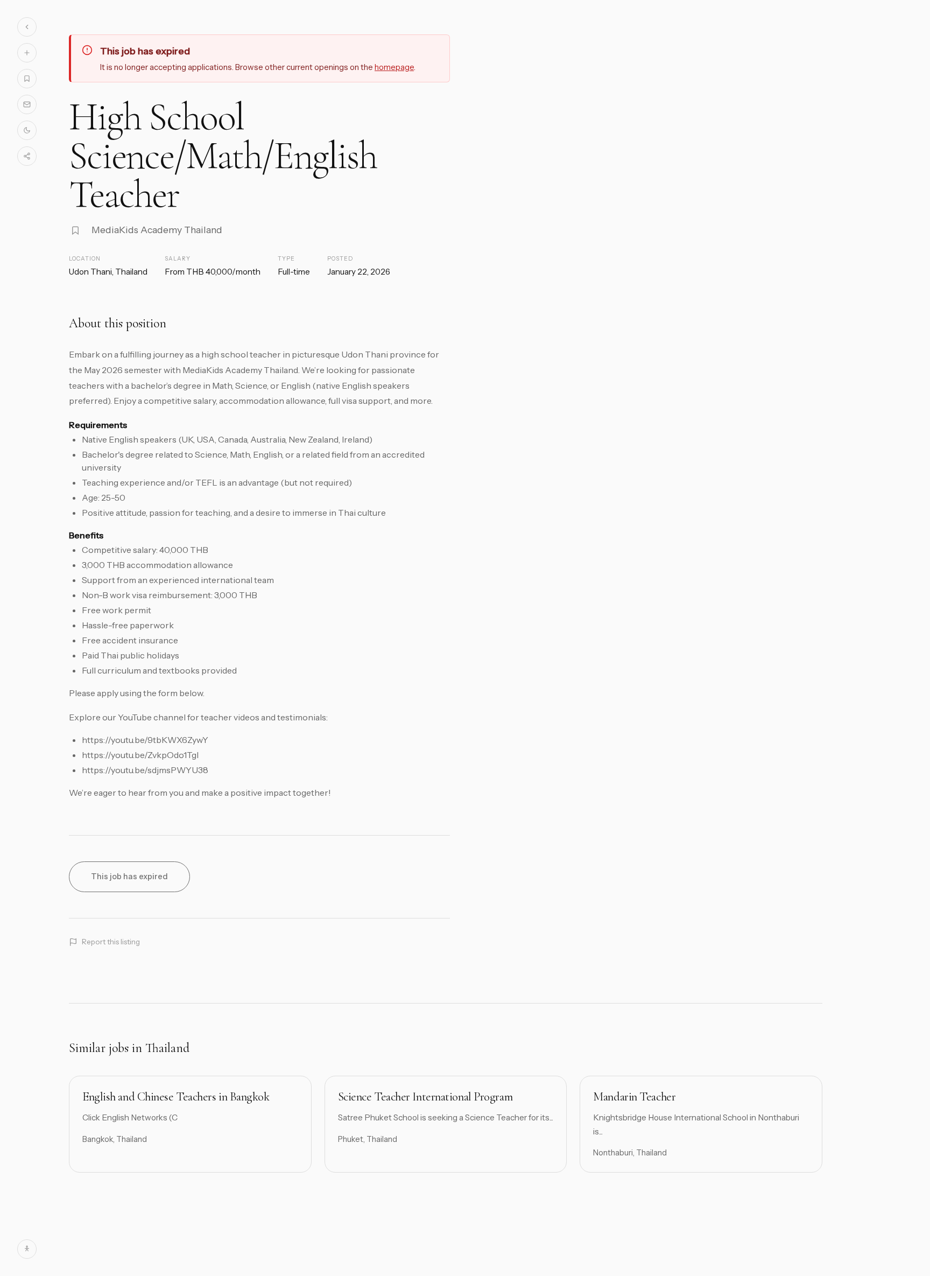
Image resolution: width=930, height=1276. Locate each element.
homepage (394, 67)
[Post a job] (27, 52)
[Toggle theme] (27, 130)
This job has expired (129, 876)
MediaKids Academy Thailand (156, 229)
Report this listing (111, 941)
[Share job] (27, 156)
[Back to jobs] (27, 27)
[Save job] (75, 230)
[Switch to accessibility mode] (27, 1249)
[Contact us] (27, 104)
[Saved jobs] (27, 78)
